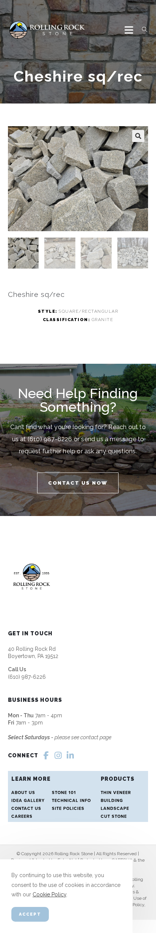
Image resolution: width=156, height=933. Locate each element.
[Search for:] (142, 30)
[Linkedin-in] (70, 755)
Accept (30, 914)
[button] (138, 136)
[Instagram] (58, 755)
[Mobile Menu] (130, 30)
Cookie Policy (49, 894)
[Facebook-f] (46, 755)
